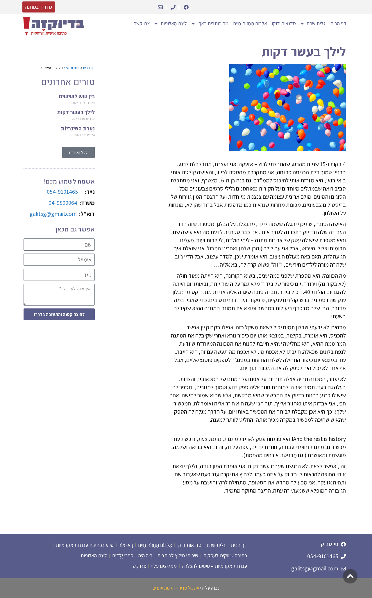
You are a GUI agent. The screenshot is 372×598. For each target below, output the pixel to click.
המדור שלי (71, 67)
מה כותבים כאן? (213, 23)
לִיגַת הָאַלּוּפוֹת (94, 555)
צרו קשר (142, 23)
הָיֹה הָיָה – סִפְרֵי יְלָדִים (132, 555)
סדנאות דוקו (284, 23)
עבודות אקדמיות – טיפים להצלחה (214, 566)
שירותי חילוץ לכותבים (178, 555)
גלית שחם (316, 23)
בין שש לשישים (77, 96)
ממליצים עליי (164, 566)
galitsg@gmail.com (54, 214)
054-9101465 (62, 191)
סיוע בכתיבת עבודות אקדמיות (85, 545)
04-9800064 (63, 202)
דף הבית (338, 23)
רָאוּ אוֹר (126, 545)
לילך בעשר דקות (76, 112)
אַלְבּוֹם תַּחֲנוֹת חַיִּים (250, 23)
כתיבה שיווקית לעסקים (225, 555)
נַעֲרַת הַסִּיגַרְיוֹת (78, 129)
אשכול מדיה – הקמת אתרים (176, 588)
